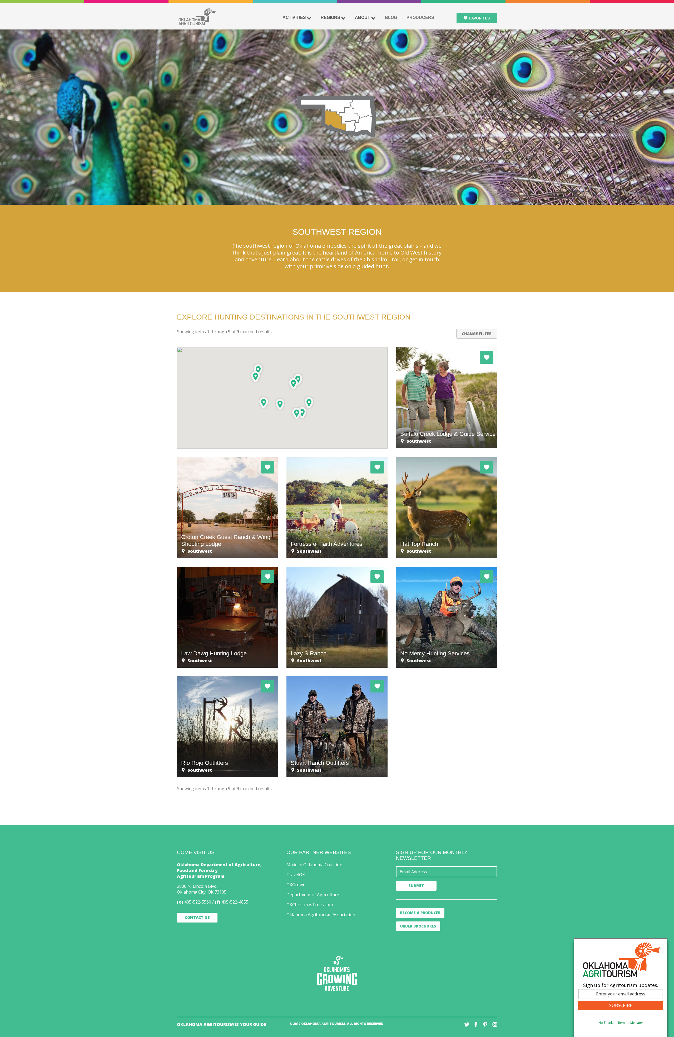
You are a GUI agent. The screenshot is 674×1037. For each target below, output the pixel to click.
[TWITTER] (466, 1024)
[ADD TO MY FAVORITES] (486, 357)
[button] (255, 376)
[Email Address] (446, 872)
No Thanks (606, 1023)
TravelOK (295, 875)
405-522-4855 (234, 902)
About (362, 17)
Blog (391, 17)
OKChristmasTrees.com (309, 905)
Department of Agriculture (312, 895)
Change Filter (477, 333)
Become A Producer (420, 912)
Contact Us (197, 917)
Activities (294, 17)
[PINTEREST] (485, 1024)
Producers (420, 17)
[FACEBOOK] (476, 1024)
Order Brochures (418, 926)
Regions (330, 17)
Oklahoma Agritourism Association (320, 915)
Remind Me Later (630, 1023)
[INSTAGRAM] (494, 1024)
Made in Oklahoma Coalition (314, 865)
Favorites (479, 18)
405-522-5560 (197, 902)
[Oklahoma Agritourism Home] (197, 16)
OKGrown (295, 885)
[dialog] (620, 987)
